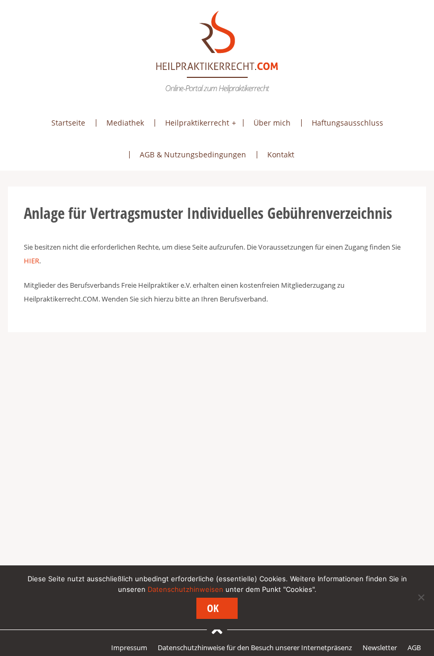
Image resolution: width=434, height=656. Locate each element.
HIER (31, 260)
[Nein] (420, 597)
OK (213, 608)
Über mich (272, 123)
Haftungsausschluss (347, 123)
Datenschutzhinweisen (185, 589)
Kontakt (280, 154)
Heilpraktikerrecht (197, 123)
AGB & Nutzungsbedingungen (193, 154)
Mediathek (125, 123)
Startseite (68, 123)
